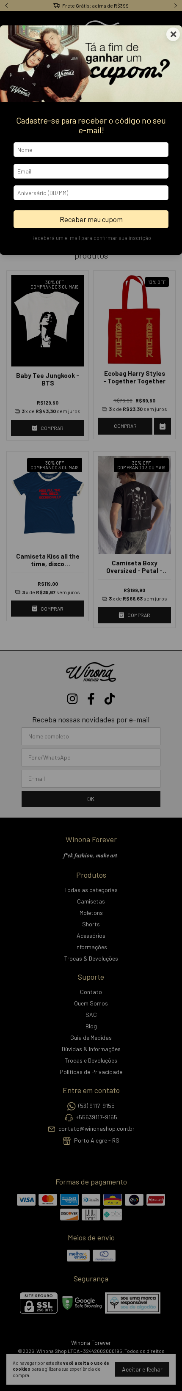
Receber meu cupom (91, 219)
